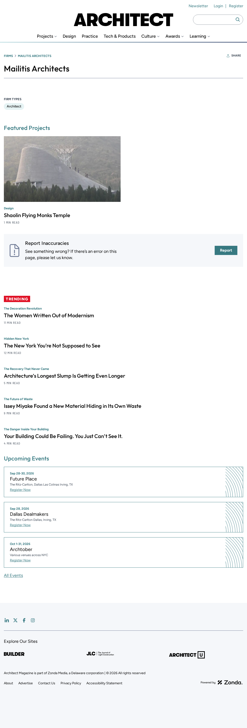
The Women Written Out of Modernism (49, 315)
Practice (90, 36)
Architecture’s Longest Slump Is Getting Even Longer (64, 375)
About (8, 683)
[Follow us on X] (15, 620)
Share (236, 55)
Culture (148, 36)
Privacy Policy (71, 683)
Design (69, 36)
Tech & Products (120, 36)
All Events (13, 575)
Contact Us (46, 683)
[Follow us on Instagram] (33, 620)
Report (226, 250)
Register (236, 6)
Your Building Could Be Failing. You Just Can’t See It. (63, 436)
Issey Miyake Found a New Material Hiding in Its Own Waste (72, 406)
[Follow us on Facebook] (24, 620)
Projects (45, 36)
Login (218, 6)
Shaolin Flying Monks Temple (37, 215)
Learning (198, 36)
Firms (8, 55)
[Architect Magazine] (123, 19)
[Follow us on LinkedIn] (7, 620)
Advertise (25, 683)
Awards (172, 36)
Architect (14, 106)
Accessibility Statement (104, 683)
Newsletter (198, 6)
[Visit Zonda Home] (221, 682)
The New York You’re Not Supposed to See (52, 345)
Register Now (20, 490)
